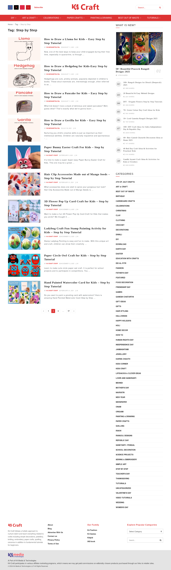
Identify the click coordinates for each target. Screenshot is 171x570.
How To (119, 335)
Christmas (121, 210)
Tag (16, 24)
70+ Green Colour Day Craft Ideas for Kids (141, 110)
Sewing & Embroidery (126, 459)
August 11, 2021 (68, 47)
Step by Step (25, 24)
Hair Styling (122, 311)
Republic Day (122, 440)
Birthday (120, 196)
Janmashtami (122, 349)
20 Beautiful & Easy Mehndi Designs (138, 93)
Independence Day (124, 344)
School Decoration (125, 450)
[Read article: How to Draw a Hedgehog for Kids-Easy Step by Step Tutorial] (24, 76)
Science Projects (124, 454)
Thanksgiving (122, 478)
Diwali (119, 234)
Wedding (120, 502)
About (50, 525)
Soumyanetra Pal (53, 47)
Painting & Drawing (101, 18)
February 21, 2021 (67, 182)
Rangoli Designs (124, 435)
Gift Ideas (121, 301)
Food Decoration (124, 282)
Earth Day (121, 249)
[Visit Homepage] (85, 7)
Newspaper (121, 402)
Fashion (120, 268)
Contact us (52, 536)
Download (121, 244)
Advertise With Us (55, 532)
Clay (118, 215)
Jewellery (121, 354)
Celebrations (51, 18)
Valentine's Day (123, 493)
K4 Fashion (92, 530)
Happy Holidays (123, 320)
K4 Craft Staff (52, 155)
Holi (118, 325)
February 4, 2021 (66, 155)
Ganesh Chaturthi (125, 296)
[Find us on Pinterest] (22, 7)
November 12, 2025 (67, 209)
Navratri (120, 392)
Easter (119, 253)
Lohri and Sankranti (126, 378)
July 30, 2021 (67, 128)
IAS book (91, 541)
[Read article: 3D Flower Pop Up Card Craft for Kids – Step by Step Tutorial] (24, 211)
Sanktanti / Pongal (125, 445)
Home (10, 24)
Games (119, 292)
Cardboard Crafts (125, 201)
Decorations (122, 229)
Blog (50, 528)
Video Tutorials (124, 497)
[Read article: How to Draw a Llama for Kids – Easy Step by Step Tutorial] (24, 49)
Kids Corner (122, 363)
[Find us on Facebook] (10, 7)
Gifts (118, 306)
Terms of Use (53, 543)
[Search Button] (160, 7)
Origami (120, 411)
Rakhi (118, 430)
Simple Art (121, 464)
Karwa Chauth (123, 359)
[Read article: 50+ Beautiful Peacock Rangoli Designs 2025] (139, 49)
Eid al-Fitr (121, 263)
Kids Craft (121, 368)
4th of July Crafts (125, 182)
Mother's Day (122, 387)
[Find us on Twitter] (16, 7)
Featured (120, 277)
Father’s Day (122, 273)
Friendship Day (123, 287)
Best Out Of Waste (128, 18)
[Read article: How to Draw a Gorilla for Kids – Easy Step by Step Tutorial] (24, 130)
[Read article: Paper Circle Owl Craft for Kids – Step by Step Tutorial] (24, 265)
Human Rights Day (124, 340)
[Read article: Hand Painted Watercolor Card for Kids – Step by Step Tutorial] (24, 292)
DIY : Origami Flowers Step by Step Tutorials (142, 102)
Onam (118, 406)
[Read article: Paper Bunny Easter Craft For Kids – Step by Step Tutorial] (24, 157)
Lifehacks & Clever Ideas (128, 373)
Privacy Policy (54, 540)
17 (68, 311)
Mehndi (119, 383)
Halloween (121, 316)
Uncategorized (123, 488)
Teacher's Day (123, 473)
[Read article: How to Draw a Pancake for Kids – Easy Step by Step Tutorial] (24, 103)
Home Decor (122, 330)
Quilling (120, 426)
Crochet (120, 225)
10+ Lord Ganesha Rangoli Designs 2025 (140, 118)
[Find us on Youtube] (28, 7)
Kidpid (90, 537)
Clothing (120, 220)
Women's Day (122, 507)
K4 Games (91, 534)
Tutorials (152, 18)
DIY (12, 18)
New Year (120, 397)
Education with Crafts (127, 258)
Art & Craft (29, 18)
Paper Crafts (75, 18)
